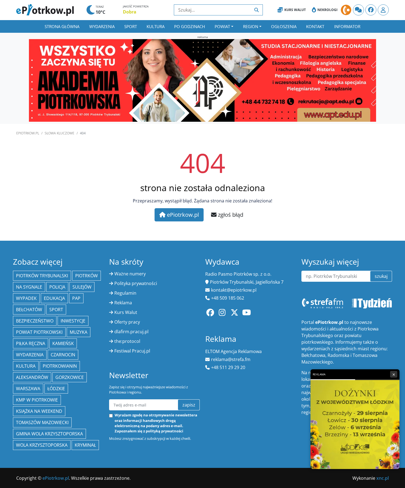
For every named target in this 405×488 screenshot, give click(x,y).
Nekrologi (327, 9)
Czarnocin (63, 355)
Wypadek (26, 298)
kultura (26, 366)
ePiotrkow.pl (27, 133)
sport (56, 310)
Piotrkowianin (60, 366)
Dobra (129, 12)
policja (57, 287)
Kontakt (315, 26)
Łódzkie (56, 389)
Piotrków (86, 276)
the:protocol (127, 341)
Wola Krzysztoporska (42, 445)
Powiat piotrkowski (39, 332)
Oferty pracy (127, 322)
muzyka (78, 332)
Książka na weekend (39, 411)
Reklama (123, 303)
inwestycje (73, 321)
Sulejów (81, 287)
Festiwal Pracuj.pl (132, 351)
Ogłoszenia (283, 26)
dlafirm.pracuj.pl (131, 332)
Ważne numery (130, 274)
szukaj (381, 276)
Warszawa (28, 389)
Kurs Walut (295, 9)
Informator (347, 26)
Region (250, 26)
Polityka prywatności (135, 283)
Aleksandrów (32, 377)
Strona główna (62, 26)
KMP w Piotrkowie (37, 400)
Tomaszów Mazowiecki (42, 422)
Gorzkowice (69, 377)
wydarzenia (30, 355)
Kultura (155, 26)
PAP (76, 298)
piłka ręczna (30, 343)
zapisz (188, 405)
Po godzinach (189, 26)
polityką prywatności (164, 431)
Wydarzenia (102, 26)
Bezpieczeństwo (34, 321)
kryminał (85, 445)
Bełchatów (29, 310)
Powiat (222, 26)
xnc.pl (382, 478)
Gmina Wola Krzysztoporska (49, 434)
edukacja (54, 298)
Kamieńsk (63, 343)
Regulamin (125, 293)
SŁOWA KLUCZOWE (59, 133)
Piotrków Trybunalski (42, 276)
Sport (130, 26)
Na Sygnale (29, 287)
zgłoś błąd (230, 214)
